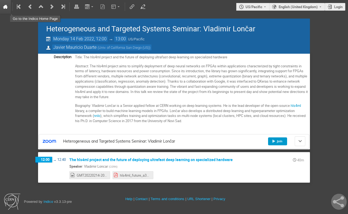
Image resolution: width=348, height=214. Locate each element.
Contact (141, 199)
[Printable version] (76, 7)
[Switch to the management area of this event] (142, 7)
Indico (48, 201)
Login (338, 6)
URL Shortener (198, 199)
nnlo (97, 115)
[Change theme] (116, 7)
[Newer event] (51, 7)
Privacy (219, 199)
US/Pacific (254, 6)
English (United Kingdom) (298, 6)
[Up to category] (41, 7)
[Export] (89, 7)
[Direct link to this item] (236, 160)
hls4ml (296, 105)
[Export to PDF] (102, 7)
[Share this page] (339, 202)
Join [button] (279, 141)
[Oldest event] (19, 7)
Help (128, 199)
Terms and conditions (167, 199)
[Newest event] (62, 7)
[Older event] (30, 7)
